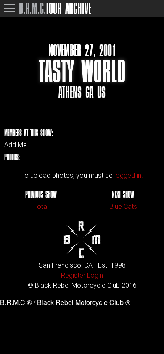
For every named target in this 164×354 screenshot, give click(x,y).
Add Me (15, 145)
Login (95, 275)
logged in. (128, 176)
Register (73, 275)
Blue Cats (123, 207)
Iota (41, 207)
